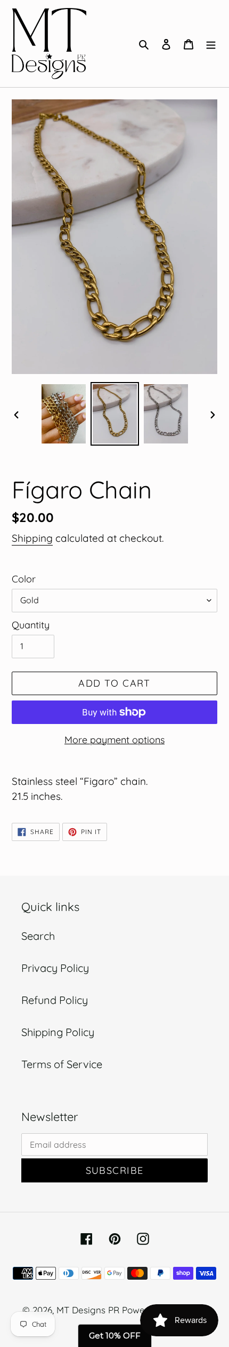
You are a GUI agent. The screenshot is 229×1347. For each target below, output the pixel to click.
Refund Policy (54, 1000)
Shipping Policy (57, 1032)
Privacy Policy (55, 968)
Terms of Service (61, 1064)
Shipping (32, 538)
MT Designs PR (87, 1309)
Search (38, 936)
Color (24, 579)
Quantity (31, 625)
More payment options (114, 740)
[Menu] (211, 43)
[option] (63, 413)
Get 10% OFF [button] (115, 1335)
